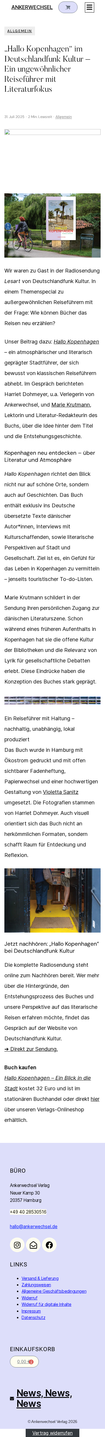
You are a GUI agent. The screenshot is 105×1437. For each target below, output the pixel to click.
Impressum (31, 1310)
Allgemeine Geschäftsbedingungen (54, 1291)
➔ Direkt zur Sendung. (31, 1049)
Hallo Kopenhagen (76, 342)
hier (95, 1099)
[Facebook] (49, 1245)
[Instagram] (17, 1245)
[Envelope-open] (33, 1245)
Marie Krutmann (70, 405)
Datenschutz (33, 1317)
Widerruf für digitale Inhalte (46, 1304)
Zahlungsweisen (36, 1284)
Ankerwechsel (32, 7)
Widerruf (29, 1297)
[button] (89, 7)
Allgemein (19, 31)
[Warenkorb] (68, 7)
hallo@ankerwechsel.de (33, 1226)
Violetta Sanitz (60, 792)
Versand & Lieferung (40, 1278)
